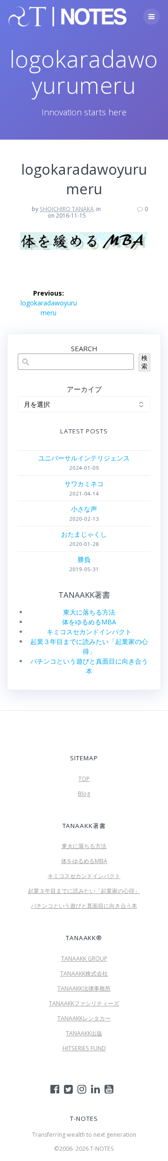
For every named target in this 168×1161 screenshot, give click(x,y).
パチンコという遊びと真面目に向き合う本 (84, 906)
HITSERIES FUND (84, 1048)
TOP (84, 779)
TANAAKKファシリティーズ (84, 1003)
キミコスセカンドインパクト (89, 631)
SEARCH (84, 348)
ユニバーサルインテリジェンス (84, 457)
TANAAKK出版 (84, 1033)
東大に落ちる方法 (89, 612)
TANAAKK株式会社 (84, 973)
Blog (84, 794)
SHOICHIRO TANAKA (67, 209)
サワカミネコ (84, 483)
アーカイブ (84, 389)
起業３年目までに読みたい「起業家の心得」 (84, 891)
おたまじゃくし (84, 534)
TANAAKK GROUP (84, 959)
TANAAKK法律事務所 (84, 988)
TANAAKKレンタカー (84, 1018)
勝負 (84, 559)
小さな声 (84, 508)
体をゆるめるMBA (89, 621)
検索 (144, 362)
